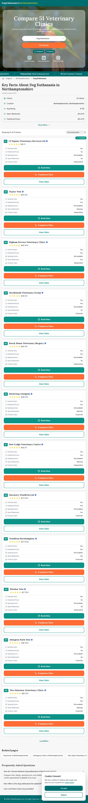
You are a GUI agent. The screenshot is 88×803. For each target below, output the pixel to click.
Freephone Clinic (53, 175)
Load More (44, 741)
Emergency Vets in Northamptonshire (48, 755)
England (9, 78)
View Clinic (44, 182)
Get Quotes (44, 45)
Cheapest (39, 51)
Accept (64, 788)
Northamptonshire (22, 78)
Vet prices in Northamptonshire (15, 755)
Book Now (45, 168)
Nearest (51, 51)
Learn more (69, 782)
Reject (63, 795)
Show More (42, 125)
